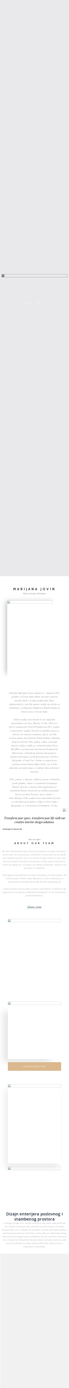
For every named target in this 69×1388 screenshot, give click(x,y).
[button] (34, 260)
